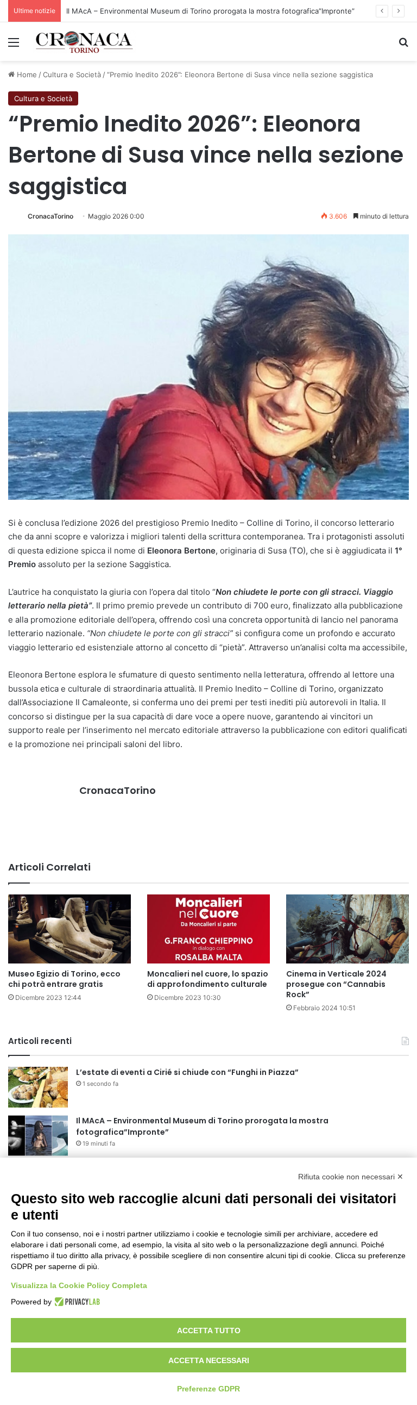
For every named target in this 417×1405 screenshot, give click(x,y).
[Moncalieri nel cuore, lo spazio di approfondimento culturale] (208, 928)
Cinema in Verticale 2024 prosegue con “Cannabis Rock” (336, 984)
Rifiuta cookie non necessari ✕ (350, 1176)
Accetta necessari (208, 1360)
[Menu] (13, 46)
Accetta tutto (209, 1330)
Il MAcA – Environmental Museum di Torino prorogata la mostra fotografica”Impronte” (210, 11)
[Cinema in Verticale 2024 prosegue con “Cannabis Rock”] (347, 928)
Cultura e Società (72, 74)
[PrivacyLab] (76, 1301)
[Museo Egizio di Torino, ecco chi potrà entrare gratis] (69, 928)
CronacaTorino (50, 216)
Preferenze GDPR (208, 1388)
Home (26, 74)
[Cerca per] (403, 46)
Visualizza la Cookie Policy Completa (79, 1285)
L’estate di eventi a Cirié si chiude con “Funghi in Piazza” (187, 1072)
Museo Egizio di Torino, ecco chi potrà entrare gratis (64, 979)
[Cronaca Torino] (84, 41)
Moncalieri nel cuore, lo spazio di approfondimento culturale (207, 979)
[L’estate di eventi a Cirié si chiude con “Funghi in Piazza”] (38, 1087)
